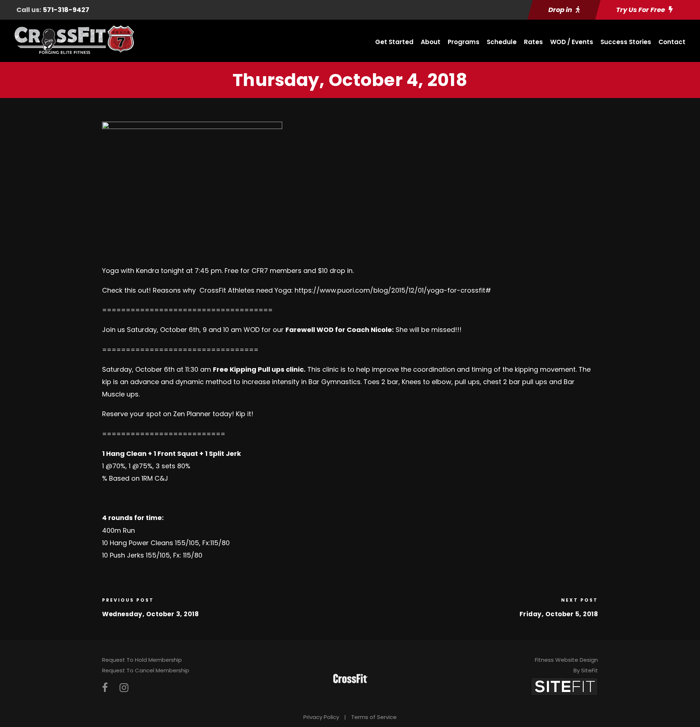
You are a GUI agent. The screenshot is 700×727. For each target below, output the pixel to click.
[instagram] (124, 687)
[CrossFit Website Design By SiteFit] (564, 686)
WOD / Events (571, 42)
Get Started (394, 42)
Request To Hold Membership (142, 660)
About (430, 42)
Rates (533, 42)
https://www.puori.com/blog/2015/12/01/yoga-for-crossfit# (393, 290)
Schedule (502, 42)
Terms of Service (374, 717)
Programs (463, 42)
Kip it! (243, 413)
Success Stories (625, 42)
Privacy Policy (321, 717)
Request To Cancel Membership (145, 670)
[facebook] (105, 687)
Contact (671, 42)
